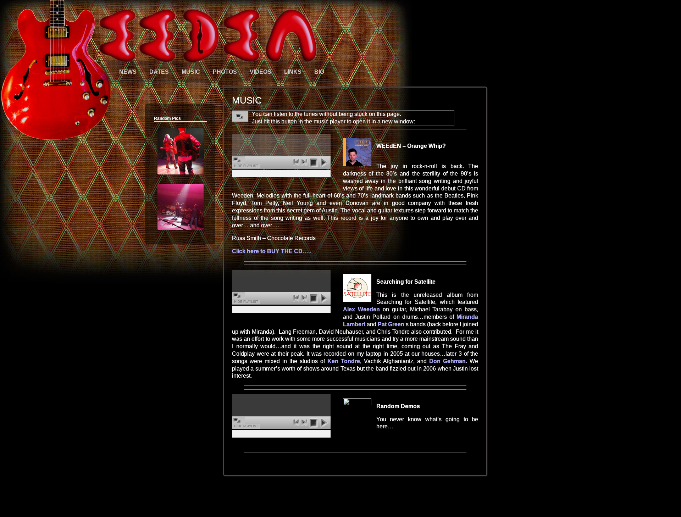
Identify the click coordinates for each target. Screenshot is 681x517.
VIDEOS (260, 72)
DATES (159, 72)
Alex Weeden (361, 309)
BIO (319, 72)
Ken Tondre (343, 361)
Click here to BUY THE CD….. (271, 251)
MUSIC (191, 72)
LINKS (292, 72)
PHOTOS (225, 72)
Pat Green (391, 324)
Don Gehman (447, 361)
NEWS (128, 72)
